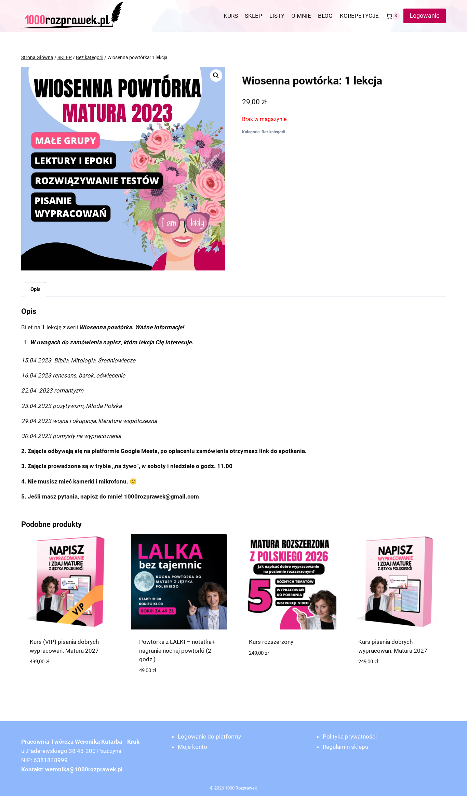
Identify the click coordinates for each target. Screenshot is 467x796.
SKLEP (253, 15)
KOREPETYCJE (359, 15)
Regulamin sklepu (345, 746)
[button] (216, 75)
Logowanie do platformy (209, 736)
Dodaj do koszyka (69, 682)
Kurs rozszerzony (271, 641)
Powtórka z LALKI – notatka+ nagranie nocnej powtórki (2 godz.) (177, 650)
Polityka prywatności (350, 736)
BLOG (325, 15)
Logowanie (425, 15)
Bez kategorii (273, 132)
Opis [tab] (35, 289)
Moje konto (192, 746)
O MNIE (301, 15)
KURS (231, 15)
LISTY (276, 15)
